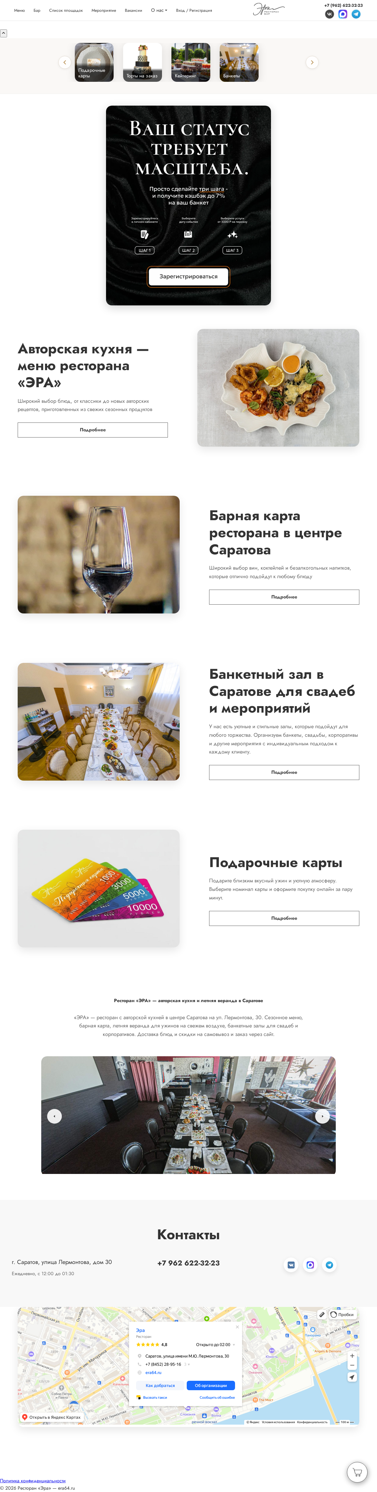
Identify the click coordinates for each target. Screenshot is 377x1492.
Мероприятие (104, 10)
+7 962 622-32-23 (188, 1263)
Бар (37, 10)
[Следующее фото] (322, 1116)
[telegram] (356, 14)
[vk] (329, 14)
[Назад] (64, 62)
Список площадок (66, 10)
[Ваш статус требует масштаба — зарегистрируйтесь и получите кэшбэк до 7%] (188, 205)
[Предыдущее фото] (54, 1116)
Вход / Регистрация (194, 10)
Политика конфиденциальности (33, 1480)
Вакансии (133, 10)
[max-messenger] (343, 14)
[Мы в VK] (291, 1265)
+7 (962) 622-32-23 (343, 5)
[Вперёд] (312, 62)
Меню (19, 10)
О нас (157, 10)
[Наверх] (3, 33)
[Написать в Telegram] (329, 1265)
